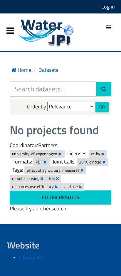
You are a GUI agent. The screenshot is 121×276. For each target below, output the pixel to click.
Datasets (48, 70)
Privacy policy (31, 257)
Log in (108, 7)
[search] (103, 89)
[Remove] (59, 154)
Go (102, 106)
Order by (36, 106)
